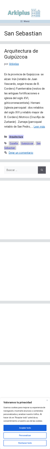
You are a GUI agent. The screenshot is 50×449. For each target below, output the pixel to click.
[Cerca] (47, 400)
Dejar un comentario (21, 152)
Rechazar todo (25, 443)
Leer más (39, 126)
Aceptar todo (25, 428)
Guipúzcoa (27, 143)
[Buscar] (42, 170)
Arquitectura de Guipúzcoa (21, 54)
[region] (25, 423)
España (14, 143)
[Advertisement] (25, 210)
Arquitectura (16, 136)
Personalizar (25, 435)
